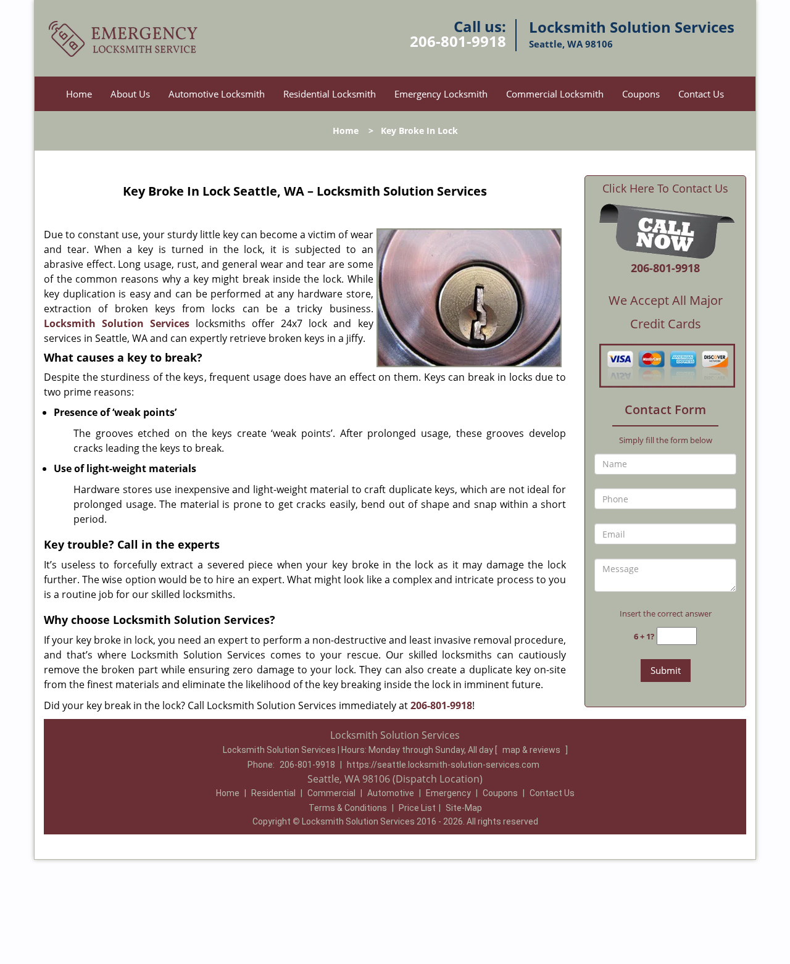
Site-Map (464, 808)
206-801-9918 (458, 41)
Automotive (390, 793)
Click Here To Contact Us (665, 188)
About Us (130, 94)
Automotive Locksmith (216, 94)
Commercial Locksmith (555, 94)
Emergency (448, 793)
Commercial (331, 793)
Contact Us (701, 94)
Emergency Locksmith (441, 94)
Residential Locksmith (329, 94)
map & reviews (532, 750)
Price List (417, 808)
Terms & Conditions (348, 808)
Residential (273, 793)
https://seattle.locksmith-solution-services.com (443, 765)
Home (79, 94)
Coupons (641, 94)
